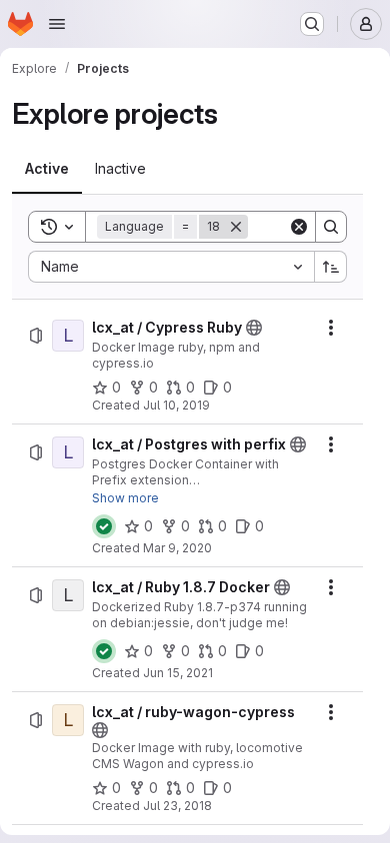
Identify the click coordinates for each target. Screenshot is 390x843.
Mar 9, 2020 (177, 547)
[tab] (47, 169)
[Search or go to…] (312, 24)
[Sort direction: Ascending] (331, 267)
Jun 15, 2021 (178, 672)
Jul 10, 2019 (176, 405)
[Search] (331, 227)
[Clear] (299, 227)
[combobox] (171, 267)
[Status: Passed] (104, 526)
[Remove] (236, 227)
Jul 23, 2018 (177, 805)
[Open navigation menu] (57, 24)
